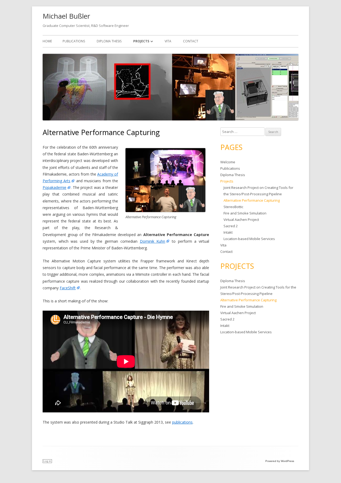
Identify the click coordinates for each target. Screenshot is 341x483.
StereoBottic (233, 206)
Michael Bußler (66, 16)
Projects (141, 41)
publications (182, 422)
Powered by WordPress (279, 461)
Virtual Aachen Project (241, 219)
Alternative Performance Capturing (252, 200)
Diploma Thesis (109, 41)
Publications (74, 41)
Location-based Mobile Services (249, 238)
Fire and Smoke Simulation (245, 213)
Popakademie (54, 187)
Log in (47, 461)
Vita (168, 41)
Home (47, 41)
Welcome (227, 162)
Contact (190, 41)
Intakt (228, 232)
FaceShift (68, 287)
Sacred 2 (231, 226)
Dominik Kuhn (152, 241)
